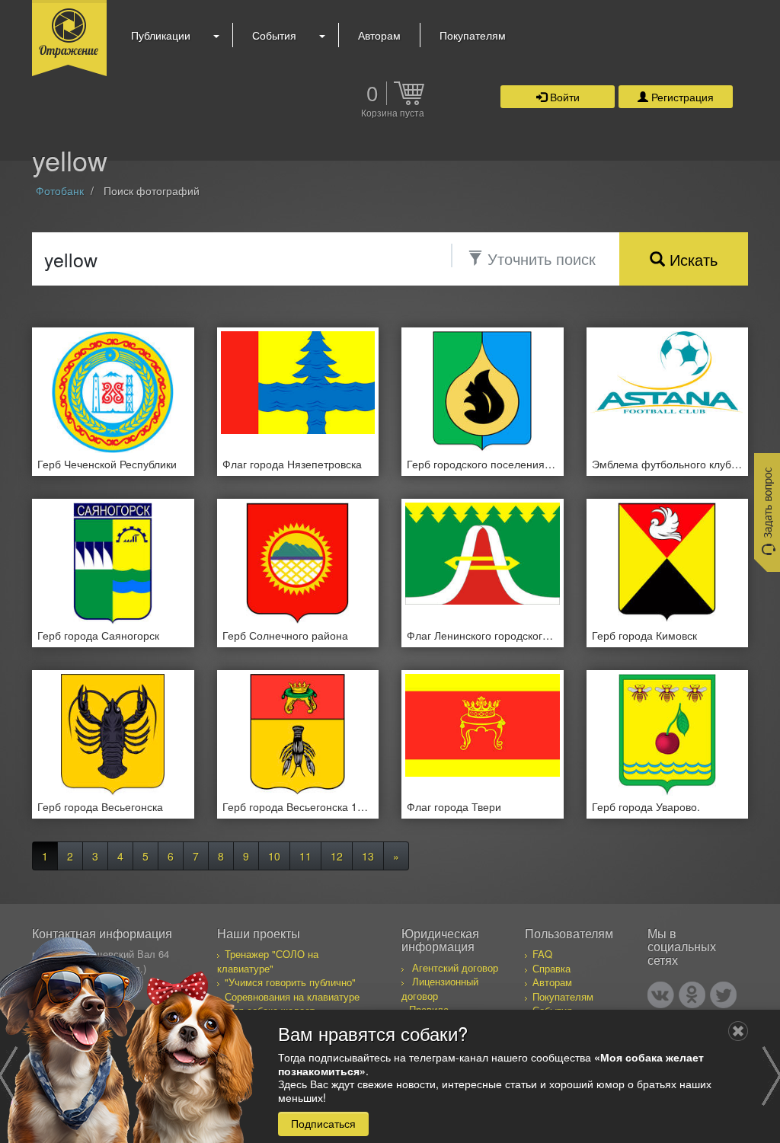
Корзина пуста (392, 113)
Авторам (379, 35)
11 (305, 856)
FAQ (542, 954)
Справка (551, 968)
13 (368, 856)
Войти (563, 96)
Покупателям (473, 35)
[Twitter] (723, 995)
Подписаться (323, 1123)
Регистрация (681, 96)
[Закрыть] (738, 1031)
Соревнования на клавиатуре (292, 996)
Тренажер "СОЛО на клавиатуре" (267, 961)
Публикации (160, 35)
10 (274, 856)
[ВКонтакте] (660, 995)
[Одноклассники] (692, 995)
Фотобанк (60, 190)
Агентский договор (455, 967)
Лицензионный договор (439, 988)
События (274, 35)
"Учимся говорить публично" (290, 982)
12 (337, 856)
